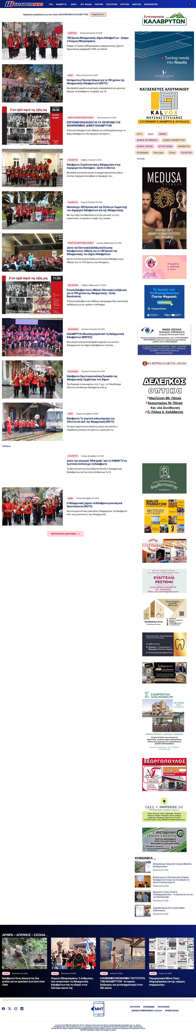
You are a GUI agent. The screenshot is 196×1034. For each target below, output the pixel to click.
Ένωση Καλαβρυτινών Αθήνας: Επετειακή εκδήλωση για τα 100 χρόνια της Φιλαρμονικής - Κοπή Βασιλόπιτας (96, 293)
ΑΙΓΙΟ (139, 134)
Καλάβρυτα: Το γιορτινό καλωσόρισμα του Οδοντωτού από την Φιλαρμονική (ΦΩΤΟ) (91, 420)
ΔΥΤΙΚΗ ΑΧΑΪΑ (165, 146)
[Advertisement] (164, 438)
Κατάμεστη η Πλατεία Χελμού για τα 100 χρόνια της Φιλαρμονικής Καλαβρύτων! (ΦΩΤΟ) (95, 82)
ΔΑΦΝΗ (162, 134)
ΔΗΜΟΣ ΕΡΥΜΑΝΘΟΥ (147, 140)
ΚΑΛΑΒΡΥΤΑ (184, 146)
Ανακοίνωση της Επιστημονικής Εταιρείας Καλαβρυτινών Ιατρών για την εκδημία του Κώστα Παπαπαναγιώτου (171, 880)
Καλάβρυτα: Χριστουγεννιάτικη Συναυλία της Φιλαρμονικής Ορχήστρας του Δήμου (92, 378)
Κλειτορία (158, 152)
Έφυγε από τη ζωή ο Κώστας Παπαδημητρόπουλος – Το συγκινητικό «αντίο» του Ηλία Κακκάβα (173, 894)
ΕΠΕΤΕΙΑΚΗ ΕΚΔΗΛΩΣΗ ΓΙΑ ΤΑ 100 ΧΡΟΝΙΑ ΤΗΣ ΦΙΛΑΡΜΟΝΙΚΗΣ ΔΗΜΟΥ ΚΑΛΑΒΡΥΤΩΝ (93, 124)
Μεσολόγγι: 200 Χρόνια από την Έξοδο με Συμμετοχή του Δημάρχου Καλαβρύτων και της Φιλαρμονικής (97, 208)
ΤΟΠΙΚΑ (141, 159)
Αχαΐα (151, 134)
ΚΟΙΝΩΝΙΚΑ (142, 152)
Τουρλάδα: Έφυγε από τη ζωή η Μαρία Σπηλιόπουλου (168, 909)
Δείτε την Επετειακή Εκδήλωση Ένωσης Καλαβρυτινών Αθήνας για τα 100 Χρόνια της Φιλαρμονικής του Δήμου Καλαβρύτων (92, 251)
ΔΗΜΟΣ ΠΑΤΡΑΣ (145, 146)
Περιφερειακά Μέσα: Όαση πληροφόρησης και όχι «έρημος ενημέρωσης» (167, 981)
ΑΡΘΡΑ (6, 973)
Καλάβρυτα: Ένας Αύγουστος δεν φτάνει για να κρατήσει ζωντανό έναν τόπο (23, 981)
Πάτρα (172, 152)
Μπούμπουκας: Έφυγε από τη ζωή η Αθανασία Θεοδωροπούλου (172, 865)
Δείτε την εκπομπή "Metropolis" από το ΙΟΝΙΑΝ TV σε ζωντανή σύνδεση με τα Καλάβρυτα (97, 462)
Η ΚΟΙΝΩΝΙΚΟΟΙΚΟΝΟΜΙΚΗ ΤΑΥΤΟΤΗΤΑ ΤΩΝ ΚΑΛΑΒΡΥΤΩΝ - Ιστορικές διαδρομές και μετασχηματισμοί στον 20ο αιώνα (122, 983)
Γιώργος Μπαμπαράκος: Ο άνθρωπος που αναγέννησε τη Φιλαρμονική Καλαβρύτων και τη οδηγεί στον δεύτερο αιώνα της (72, 983)
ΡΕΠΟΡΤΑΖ (186, 152)
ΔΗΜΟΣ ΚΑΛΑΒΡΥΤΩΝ (174, 140)
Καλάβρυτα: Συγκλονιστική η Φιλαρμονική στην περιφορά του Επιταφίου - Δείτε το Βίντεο (93, 166)
